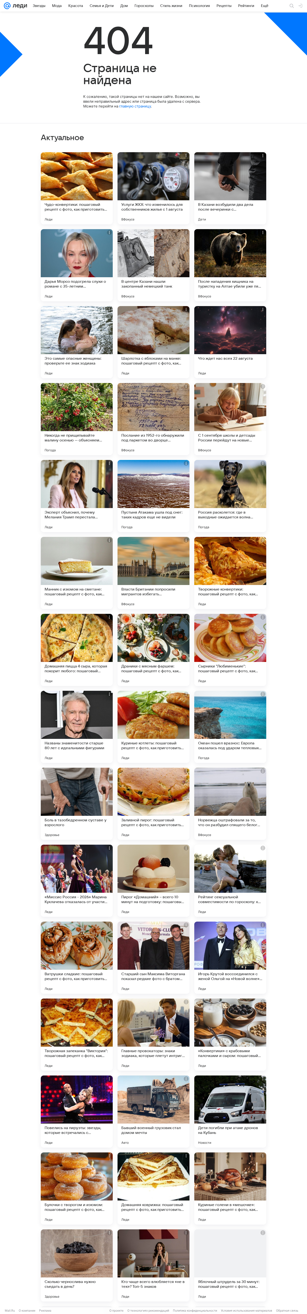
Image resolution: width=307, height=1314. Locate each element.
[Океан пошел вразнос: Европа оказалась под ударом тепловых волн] (230, 727)
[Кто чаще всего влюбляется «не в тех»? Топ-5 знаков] (153, 1265)
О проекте (116, 1310)
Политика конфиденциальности (195, 1310)
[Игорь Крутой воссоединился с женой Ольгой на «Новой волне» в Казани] (230, 958)
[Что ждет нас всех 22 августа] (230, 342)
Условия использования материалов (246, 1310)
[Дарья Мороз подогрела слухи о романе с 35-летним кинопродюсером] (77, 265)
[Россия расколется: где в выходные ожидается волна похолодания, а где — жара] (230, 496)
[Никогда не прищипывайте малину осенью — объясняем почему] (77, 419)
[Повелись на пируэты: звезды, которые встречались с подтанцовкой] (77, 1111)
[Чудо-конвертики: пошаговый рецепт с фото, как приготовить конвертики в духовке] (77, 188)
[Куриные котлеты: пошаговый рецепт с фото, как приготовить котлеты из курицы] (153, 727)
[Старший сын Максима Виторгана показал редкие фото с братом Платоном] (153, 958)
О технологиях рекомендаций (148, 1310)
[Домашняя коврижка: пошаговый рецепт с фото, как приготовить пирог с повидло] (153, 1188)
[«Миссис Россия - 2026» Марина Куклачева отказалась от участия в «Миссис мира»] (77, 881)
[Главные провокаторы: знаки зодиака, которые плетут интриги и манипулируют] (153, 1035)
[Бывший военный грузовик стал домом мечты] (153, 1111)
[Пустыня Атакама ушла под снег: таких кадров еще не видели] (153, 496)
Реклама (45, 1310)
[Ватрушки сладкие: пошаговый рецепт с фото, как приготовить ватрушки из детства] (77, 958)
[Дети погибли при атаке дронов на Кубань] (230, 1111)
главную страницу (135, 106)
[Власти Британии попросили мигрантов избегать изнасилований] (153, 573)
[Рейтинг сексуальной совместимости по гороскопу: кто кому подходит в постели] (230, 881)
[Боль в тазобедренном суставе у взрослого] (77, 804)
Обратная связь (287, 1310)
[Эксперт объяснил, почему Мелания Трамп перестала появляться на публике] (77, 496)
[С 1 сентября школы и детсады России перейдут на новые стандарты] (230, 419)
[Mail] (7, 6)
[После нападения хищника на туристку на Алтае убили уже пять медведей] (230, 265)
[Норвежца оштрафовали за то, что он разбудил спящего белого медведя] (230, 804)
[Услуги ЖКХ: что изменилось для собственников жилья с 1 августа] (153, 188)
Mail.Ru (10, 1310)
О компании (27, 1310)
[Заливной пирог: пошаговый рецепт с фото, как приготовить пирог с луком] (153, 804)
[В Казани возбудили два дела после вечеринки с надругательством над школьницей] (230, 188)
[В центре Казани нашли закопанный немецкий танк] (153, 265)
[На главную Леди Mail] (19, 6)
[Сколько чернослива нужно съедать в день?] (77, 1265)
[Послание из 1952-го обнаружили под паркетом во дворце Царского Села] (153, 419)
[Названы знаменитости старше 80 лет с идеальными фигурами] (77, 727)
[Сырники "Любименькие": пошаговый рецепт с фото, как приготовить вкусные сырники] (230, 650)
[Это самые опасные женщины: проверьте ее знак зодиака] (77, 342)
